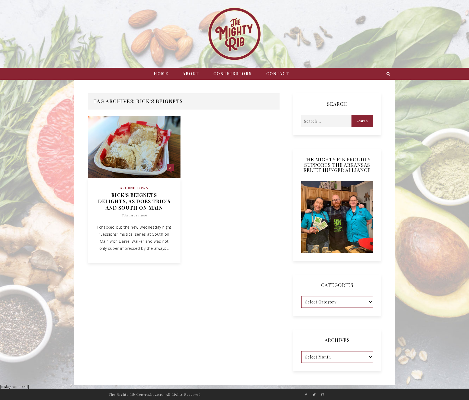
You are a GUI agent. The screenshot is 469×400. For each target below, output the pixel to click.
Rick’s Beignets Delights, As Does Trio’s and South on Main (134, 201)
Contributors (232, 73)
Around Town (134, 188)
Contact (277, 73)
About (191, 73)
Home (161, 73)
